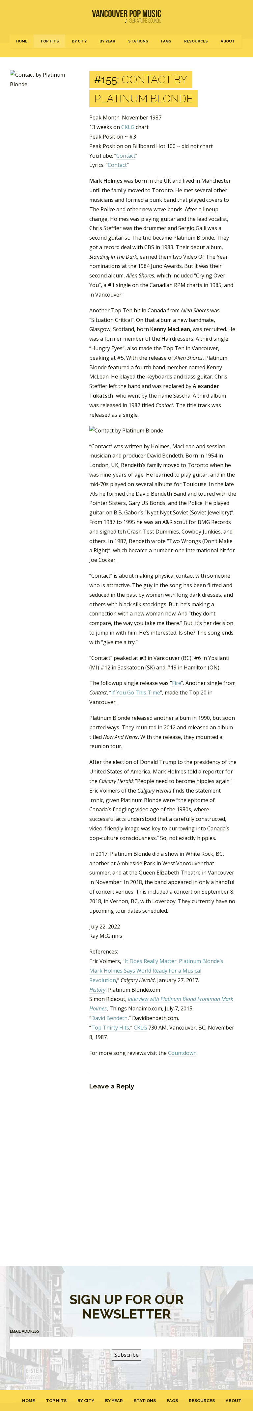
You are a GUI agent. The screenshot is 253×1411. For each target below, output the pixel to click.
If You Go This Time (135, 692)
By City (79, 41)
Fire (176, 683)
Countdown (182, 1053)
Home (21, 41)
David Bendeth (109, 1018)
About (228, 41)
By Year (107, 41)
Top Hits (49, 41)
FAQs (166, 41)
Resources (196, 41)
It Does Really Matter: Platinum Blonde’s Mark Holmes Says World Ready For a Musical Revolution (156, 970)
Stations (138, 41)
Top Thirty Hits (110, 1027)
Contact (125, 155)
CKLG (127, 127)
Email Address (24, 1331)
